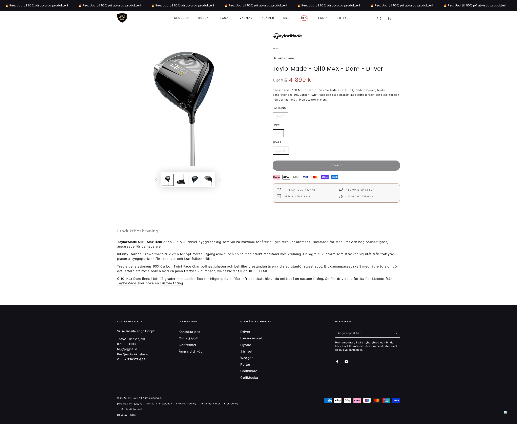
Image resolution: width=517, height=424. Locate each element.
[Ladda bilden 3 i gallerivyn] (194, 180)
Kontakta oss (189, 332)
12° (280, 133)
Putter (245, 364)
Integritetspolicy (186, 403)
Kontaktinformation (133, 409)
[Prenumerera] (397, 332)
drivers (342, 279)
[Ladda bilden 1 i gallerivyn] (168, 180)
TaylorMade (126, 283)
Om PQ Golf (188, 338)
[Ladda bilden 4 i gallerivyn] (208, 180)
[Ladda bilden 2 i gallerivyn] (181, 180)
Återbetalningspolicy (159, 403)
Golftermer (188, 345)
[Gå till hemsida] (122, 18)
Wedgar (246, 358)
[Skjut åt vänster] (156, 179)
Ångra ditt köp (191, 351)
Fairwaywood (251, 338)
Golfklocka (249, 378)
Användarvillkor (210, 403)
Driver (245, 332)
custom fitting (171, 283)
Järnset (246, 351)
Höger (282, 116)
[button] (379, 18)
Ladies (282, 151)
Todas (132, 414)
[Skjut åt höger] (219, 179)
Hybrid (245, 345)
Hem (275, 48)
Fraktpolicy (231, 403)
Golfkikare (248, 371)
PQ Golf (132, 397)
